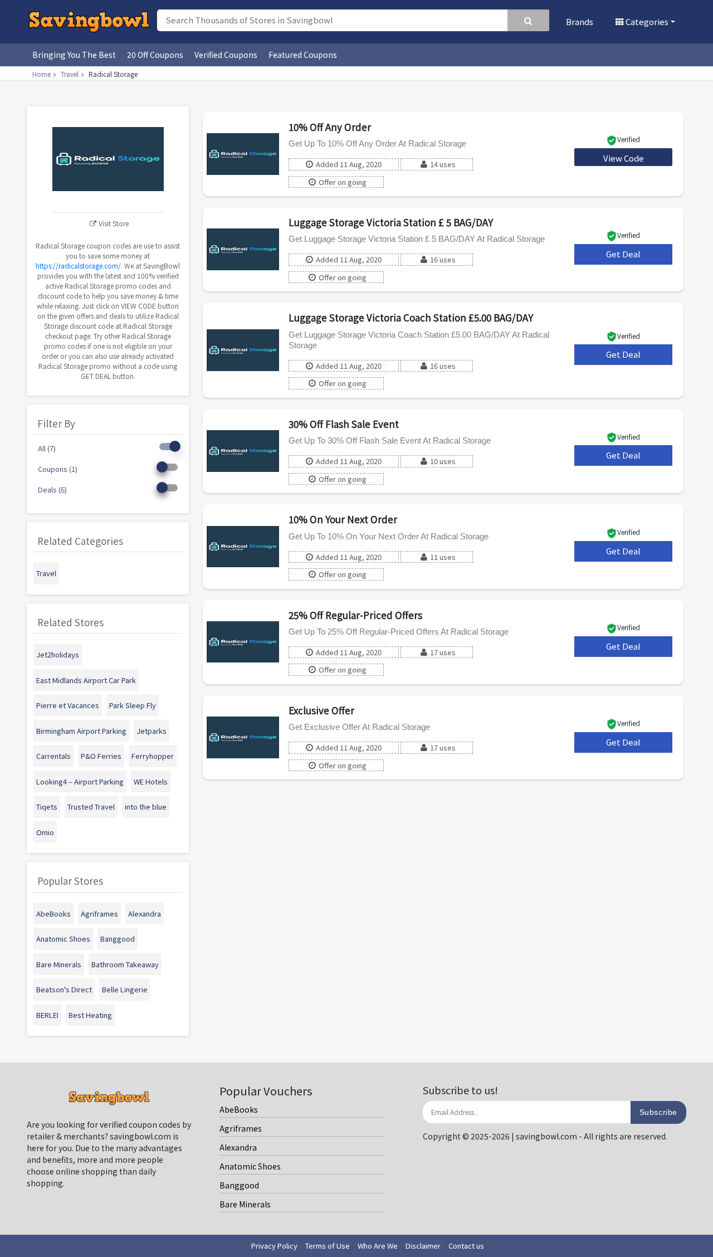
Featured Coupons (302, 54)
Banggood (239, 1185)
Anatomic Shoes (250, 1166)
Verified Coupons (225, 54)
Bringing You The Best (74, 54)
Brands (579, 21)
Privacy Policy (274, 1245)
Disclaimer (423, 1245)
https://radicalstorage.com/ (78, 265)
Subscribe (658, 1112)
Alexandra (238, 1147)
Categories (646, 21)
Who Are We (378, 1245)
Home (41, 74)
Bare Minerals (245, 1204)
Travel (70, 74)
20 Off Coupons (155, 54)
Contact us (466, 1245)
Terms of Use (327, 1245)
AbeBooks (238, 1109)
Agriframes (240, 1128)
